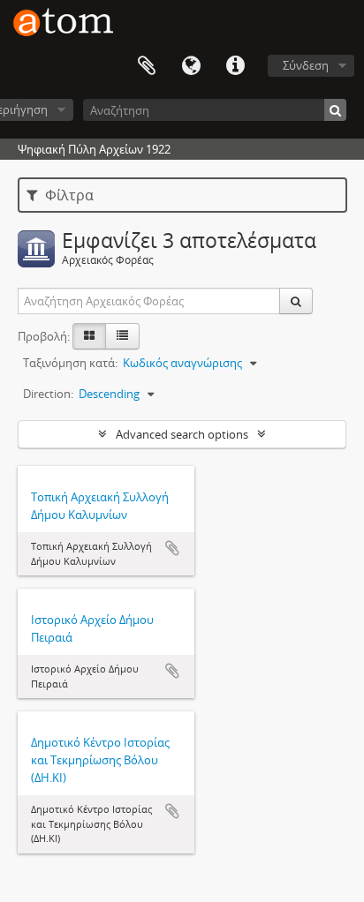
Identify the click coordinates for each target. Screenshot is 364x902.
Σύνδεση (306, 65)
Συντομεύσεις (235, 66)
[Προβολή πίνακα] (122, 336)
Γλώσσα (191, 66)
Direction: (48, 394)
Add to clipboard (172, 548)
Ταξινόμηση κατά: (70, 363)
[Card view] (89, 336)
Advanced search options (182, 434)
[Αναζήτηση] (335, 110)
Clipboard (147, 66)
